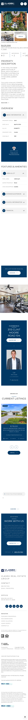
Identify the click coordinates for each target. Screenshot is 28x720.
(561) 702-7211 (14, 152)
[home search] (21, 3)
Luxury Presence (7, 648)
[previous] (12, 447)
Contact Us (5, 625)
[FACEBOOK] (6, 606)
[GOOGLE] (21, 606)
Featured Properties (8, 616)
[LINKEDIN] (14, 606)
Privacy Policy (11, 504)
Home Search (6, 623)
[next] (16, 447)
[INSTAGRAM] (10, 606)
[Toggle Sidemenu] (25, 3)
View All (20, 36)
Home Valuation (7, 621)
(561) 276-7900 (18, 552)
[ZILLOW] (17, 606)
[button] (14, 543)
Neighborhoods (7, 618)
